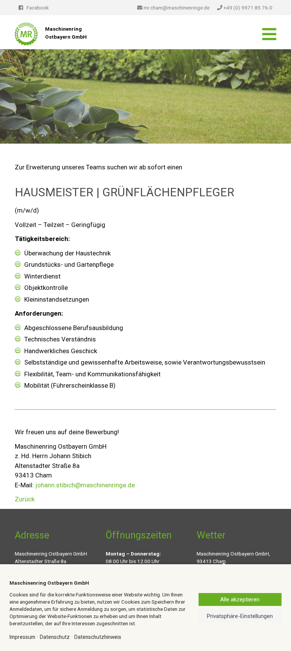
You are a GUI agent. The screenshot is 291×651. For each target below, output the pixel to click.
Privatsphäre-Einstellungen (240, 616)
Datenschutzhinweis (97, 637)
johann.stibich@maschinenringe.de (85, 485)
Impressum (22, 637)
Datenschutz (55, 637)
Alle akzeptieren (240, 599)
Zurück (24, 499)
